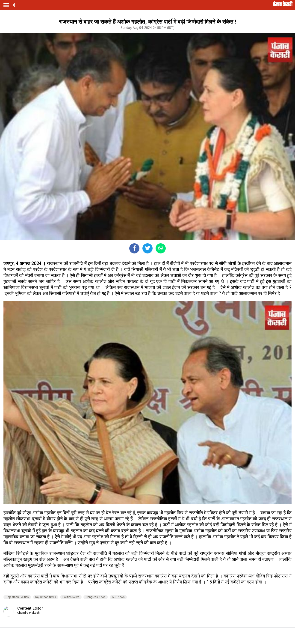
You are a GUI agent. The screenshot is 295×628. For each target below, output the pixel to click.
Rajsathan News (45, 597)
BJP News (118, 597)
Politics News (70, 597)
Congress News (96, 597)
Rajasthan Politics (17, 597)
